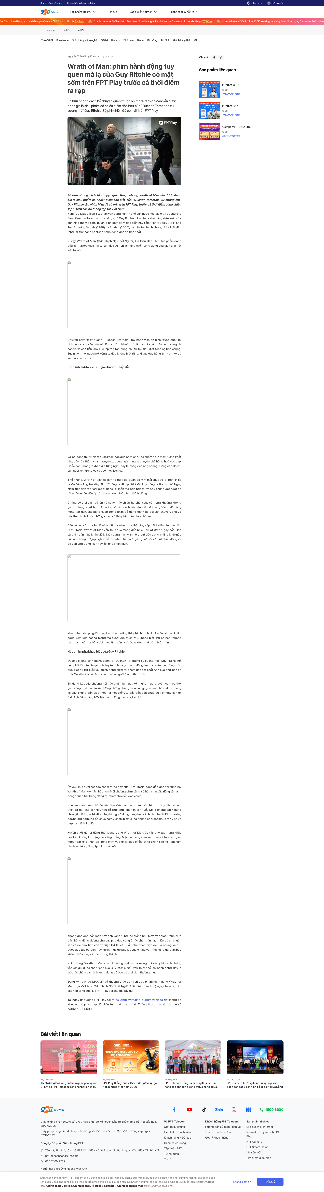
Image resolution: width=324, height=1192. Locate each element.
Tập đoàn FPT (173, 1148)
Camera (115, 40)
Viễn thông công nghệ (84, 40)
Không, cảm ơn (242, 1182)
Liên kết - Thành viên (177, 1132)
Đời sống (152, 40)
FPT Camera (254, 1141)
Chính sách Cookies (59, 1185)
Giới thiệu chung (174, 1126)
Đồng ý (270, 1182)
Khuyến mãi (253, 1152)
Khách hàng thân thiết (185, 40)
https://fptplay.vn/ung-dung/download (137, 1000)
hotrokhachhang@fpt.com (61, 1155)
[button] (283, 1065)
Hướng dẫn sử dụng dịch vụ (223, 1126)
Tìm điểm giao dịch (258, 1158)
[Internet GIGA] (209, 89)
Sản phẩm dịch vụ (80, 12)
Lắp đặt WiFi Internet (259, 1126)
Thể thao (128, 40)
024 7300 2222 (55, 1161)
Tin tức (112, 12)
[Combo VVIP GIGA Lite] (209, 131)
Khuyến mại (62, 40)
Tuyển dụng (171, 1153)
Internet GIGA (230, 85)
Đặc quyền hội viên (140, 12)
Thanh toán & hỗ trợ (181, 12)
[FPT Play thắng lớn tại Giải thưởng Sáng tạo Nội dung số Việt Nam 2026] (131, 1057)
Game (140, 40)
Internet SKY (230, 106)
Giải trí (104, 40)
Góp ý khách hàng (216, 1137)
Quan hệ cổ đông (175, 1143)
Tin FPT (80, 30)
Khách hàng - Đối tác (177, 1137)
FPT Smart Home (257, 1147)
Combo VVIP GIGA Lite (236, 127)
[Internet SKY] (209, 110)
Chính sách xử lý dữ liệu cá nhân (93, 1185)
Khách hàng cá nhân (51, 3)
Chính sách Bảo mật (130, 1185)
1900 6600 (274, 1110)
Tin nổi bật (47, 40)
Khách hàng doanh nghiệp (81, 3)
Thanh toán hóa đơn (218, 1132)
